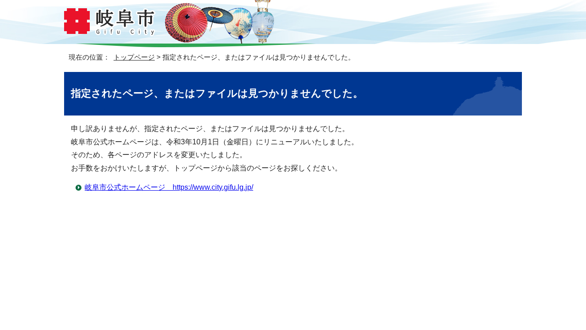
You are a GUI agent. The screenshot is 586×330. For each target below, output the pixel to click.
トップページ (134, 57)
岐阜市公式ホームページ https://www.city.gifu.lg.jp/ (169, 187)
